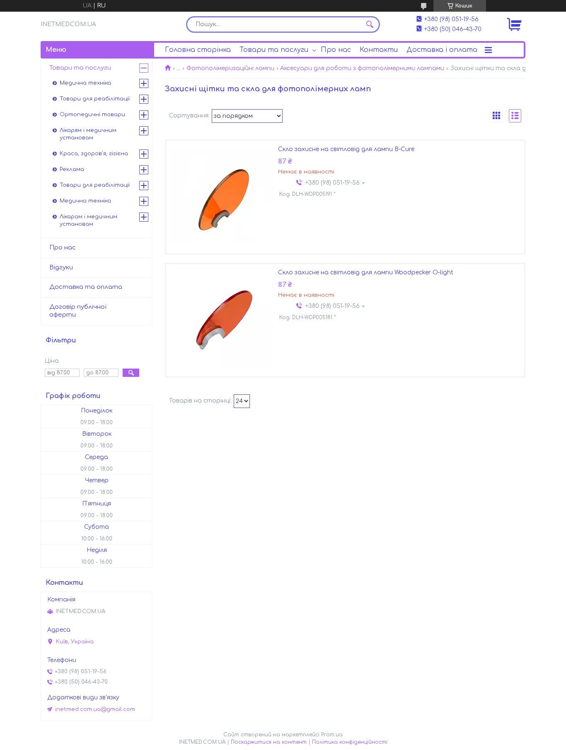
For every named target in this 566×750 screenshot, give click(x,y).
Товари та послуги (273, 50)
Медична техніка (85, 83)
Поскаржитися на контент (269, 742)
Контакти (379, 50)
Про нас (336, 50)
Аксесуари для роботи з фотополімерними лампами (362, 68)
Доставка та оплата (85, 287)
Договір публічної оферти (77, 310)
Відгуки (61, 267)
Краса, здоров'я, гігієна (94, 153)
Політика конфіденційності (349, 742)
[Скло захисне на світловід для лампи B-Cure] (222, 197)
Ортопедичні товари (92, 114)
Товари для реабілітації (95, 99)
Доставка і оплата (441, 50)
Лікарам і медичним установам (88, 220)
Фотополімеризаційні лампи (230, 68)
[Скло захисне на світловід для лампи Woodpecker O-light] (222, 320)
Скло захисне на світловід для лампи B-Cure (346, 149)
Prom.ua (332, 735)
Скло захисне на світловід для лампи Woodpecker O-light (365, 272)
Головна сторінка (198, 50)
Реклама (72, 169)
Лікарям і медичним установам (88, 134)
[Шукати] (369, 24)
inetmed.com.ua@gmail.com (95, 709)
